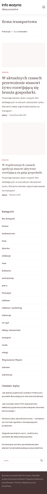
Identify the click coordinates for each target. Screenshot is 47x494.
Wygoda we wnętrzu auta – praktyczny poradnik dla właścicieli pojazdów (20, 435)
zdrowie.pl (7, 374)
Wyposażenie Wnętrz (12, 359)
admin (4, 115)
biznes (5, 226)
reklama (6, 300)
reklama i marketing (12, 307)
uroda (5, 345)
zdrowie (6, 367)
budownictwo (8, 233)
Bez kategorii (8, 218)
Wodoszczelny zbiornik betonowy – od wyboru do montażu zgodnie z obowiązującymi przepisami (23, 422)
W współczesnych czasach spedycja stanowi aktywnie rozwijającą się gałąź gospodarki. (22, 168)
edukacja (6, 255)
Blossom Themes (14, 483)
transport (6, 337)
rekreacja (6, 315)
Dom (4, 241)
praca (4, 285)
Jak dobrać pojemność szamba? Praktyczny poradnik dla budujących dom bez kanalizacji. (22, 394)
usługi (5, 72)
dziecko (6, 248)
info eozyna (11, 5)
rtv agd (5, 322)
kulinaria (6, 270)
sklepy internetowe (11, 330)
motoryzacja (8, 278)
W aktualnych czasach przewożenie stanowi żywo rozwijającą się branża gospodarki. (22, 85)
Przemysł (6, 293)
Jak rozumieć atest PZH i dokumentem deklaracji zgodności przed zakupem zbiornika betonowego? (23, 407)
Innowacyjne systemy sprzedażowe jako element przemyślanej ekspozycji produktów (22, 446)
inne (4, 263)
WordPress (6, 486)
